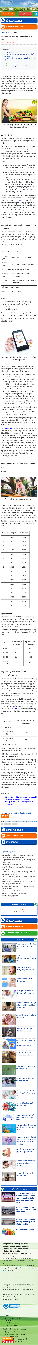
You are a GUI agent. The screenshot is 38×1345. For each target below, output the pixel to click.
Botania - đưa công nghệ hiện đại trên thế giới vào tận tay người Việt (25, 1222)
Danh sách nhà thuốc (11, 1323)
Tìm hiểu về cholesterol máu (13, 864)
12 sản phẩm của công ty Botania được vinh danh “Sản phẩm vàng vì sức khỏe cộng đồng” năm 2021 (25, 1198)
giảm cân (7, 824)
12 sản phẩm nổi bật (11, 1325)
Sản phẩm (8, 1320)
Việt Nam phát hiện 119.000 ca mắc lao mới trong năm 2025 (26, 1127)
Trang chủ (5, 32)
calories (14, 824)
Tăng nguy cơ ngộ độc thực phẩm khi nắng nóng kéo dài (26, 946)
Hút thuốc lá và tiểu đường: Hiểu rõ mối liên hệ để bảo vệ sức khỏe (26, 1005)
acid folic (8, 821)
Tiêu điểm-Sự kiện (19, 1189)
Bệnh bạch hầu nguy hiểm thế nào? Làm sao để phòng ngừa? (26, 958)
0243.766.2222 (8, 14)
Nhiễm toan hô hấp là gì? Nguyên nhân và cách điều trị (25, 1093)
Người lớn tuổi (11, 64)
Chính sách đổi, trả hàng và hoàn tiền (16, 1339)
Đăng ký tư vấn (25, 14)
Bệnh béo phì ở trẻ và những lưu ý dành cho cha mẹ (25, 969)
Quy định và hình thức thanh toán (15, 1332)
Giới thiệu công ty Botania (13, 1318)
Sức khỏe (14, 32)
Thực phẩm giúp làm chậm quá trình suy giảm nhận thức (25, 1117)
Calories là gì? (9, 52)
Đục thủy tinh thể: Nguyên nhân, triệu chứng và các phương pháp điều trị (25, 1043)
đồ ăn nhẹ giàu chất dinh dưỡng (22, 821)
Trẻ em (8, 62)
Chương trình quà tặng (25, 1229)
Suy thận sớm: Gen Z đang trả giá (15, 891)
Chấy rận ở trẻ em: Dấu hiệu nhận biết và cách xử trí (25, 993)
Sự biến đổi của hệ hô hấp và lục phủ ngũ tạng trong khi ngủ (25, 1163)
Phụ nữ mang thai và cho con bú (16, 66)
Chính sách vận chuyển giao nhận (15, 1334)
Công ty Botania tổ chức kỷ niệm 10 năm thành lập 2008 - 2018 (26, 1209)
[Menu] (36, 14)
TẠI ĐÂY (5, 816)
